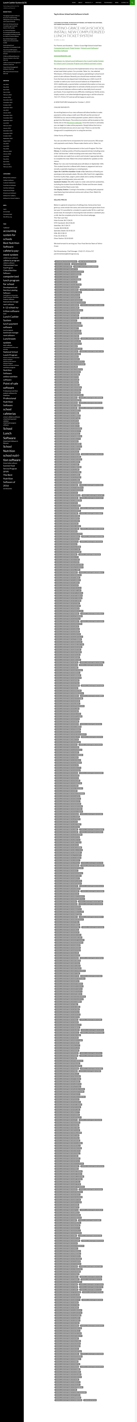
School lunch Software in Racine (90, 1120)
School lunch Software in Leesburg (91, 829)
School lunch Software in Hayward (67, 685)
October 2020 (7, 136)
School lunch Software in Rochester (68, 1150)
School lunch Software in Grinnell (92, 662)
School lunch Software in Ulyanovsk (68, 1297)
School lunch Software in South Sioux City (70, 1246)
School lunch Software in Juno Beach (68, 760)
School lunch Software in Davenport (68, 510)
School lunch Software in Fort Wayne (68, 600)
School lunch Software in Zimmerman (68, 1397)
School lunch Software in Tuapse (66, 1289)
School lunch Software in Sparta (66, 1248)
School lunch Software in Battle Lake (68, 330)
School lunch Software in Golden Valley (69, 636)
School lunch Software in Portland (67, 1109)
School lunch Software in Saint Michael (69, 1179)
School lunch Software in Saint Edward (69, 1171)
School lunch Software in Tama (91, 1276)
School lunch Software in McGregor (68, 888)
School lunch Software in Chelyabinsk (68, 444)
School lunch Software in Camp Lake (68, 418)
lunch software (7, 345)
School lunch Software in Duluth (67, 541)
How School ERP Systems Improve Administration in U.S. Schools (11, 51)
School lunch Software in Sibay (66, 1220)
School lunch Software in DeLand (67, 523)
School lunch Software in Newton (67, 976)
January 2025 (7, 113)
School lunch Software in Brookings (68, 392)
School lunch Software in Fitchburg (68, 577)
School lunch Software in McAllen (91, 886)
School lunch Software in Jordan (67, 757)
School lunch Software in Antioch (92, 289)
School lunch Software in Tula (90, 1289)
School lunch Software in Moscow (67, 932)
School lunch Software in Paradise (67, 1050)
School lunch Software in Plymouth (68, 1094)
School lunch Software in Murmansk (68, 947)
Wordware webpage (74, 123)
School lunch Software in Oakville (67, 1012)
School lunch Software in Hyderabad (68, 729)
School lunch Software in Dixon (66, 531)
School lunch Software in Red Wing (67, 1127)
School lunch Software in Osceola (67, 1032)
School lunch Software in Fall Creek (68, 570)
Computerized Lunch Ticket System (67, 48)
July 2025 (6, 110)
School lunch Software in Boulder (67, 379)
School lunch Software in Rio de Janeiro (69, 1143)
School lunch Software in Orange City (68, 1025)
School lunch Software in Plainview (68, 1081)
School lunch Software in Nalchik (67, 953)
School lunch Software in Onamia (67, 1022)
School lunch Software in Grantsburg (68, 652)
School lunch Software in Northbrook (68, 994)
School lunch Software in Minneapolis (68, 909)
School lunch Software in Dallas (92, 508)
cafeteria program (11, 260)
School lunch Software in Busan (66, 402)
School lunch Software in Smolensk (67, 1240)
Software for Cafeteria (93, 22)
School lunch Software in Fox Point (67, 603)
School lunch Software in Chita (92, 454)
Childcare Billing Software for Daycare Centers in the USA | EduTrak (11, 58)
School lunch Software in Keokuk (67, 778)
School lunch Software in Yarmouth (68, 1382)
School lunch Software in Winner (67, 1361)
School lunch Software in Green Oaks (68, 660)
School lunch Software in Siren (66, 1235)
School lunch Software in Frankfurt (68, 606)
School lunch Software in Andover (67, 287)
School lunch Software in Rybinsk (67, 1168)
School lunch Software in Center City (68, 431)
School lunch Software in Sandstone (68, 1199)
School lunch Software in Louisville (68, 860)
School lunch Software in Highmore (67, 701)
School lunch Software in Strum (66, 1266)
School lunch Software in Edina (66, 554)
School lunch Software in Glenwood (68, 634)
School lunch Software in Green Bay (67, 657)
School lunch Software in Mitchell (67, 922)
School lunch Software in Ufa (93, 1292)
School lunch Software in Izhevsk (91, 744)
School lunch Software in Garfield (67, 621)
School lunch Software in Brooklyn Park (69, 395)
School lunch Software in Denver (92, 528)
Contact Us (124, 2)
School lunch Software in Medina (92, 891)
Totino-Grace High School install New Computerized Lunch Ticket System (79, 32)
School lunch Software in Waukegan (68, 1343)
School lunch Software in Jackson (67, 747)
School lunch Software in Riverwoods (68, 1148)
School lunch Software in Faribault (91, 572)
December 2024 (7, 115)
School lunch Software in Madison (67, 865)
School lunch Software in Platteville (68, 1086)
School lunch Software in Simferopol (68, 1222)
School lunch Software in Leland (66, 832)
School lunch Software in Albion (66, 277)
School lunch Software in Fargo (66, 572)
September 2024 (8, 120)
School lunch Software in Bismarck (67, 359)
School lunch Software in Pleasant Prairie (70, 1091)
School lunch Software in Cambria (67, 413)
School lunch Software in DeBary (91, 513)
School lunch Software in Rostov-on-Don (69, 1163)
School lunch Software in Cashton (67, 423)
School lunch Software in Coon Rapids (68, 482)
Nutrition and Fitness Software (11, 365)
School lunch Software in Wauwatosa (68, 1351)
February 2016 (7, 167)
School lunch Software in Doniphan (67, 536)
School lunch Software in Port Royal (68, 1107)
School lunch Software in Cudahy (92, 498)
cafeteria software (8, 263)
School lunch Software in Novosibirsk (68, 1001)
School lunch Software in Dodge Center (69, 534)
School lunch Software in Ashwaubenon (69, 310)
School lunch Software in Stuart (91, 1266)
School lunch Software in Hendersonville (69, 693)
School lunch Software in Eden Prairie (68, 552)
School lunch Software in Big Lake (92, 351)
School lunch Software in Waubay (67, 1338)
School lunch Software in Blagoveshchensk (70, 364)
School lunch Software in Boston (67, 377)
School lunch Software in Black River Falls (70, 361)
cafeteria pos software (10, 258)
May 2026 (6, 87)
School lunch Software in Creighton (68, 495)
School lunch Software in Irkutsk (67, 739)
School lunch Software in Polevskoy (68, 1102)
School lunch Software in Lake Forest (68, 824)
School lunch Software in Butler (91, 402)
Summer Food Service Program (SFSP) (10, 469)
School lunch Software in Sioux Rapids (68, 1233)
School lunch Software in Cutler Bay (68, 505)
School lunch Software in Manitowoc (68, 875)
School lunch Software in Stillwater (68, 1261)
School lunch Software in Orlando (67, 1030)
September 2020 (8, 138)
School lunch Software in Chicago (67, 451)
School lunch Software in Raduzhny (68, 1122)
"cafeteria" (6, 228)
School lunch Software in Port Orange (68, 1104)
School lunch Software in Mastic (66, 886)
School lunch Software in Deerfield (67, 518)
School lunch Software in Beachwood (68, 333)
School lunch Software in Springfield (68, 1253)
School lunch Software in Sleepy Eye (67, 1238)
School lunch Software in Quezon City (68, 1117)
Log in (5, 209)
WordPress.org (7, 217)
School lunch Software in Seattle (67, 1210)
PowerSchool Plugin (8, 190)
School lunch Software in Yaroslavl (68, 1384)
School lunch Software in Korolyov (68, 801)
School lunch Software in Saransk (67, 1204)
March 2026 (6, 92)
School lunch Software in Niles (91, 976)
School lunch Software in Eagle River (68, 546)
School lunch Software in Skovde (90, 1235)
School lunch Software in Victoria (67, 1305)
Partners (98, 2)
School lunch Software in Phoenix (67, 1068)
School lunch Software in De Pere (66, 513)
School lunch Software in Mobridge (67, 924)
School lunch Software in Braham (67, 382)
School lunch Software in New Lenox (68, 965)
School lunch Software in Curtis (66, 503)
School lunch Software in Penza (91, 1055)
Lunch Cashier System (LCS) (15, 2)
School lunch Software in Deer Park (67, 516)
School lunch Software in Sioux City (67, 1228)
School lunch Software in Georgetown (69, 624)
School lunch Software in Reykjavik (67, 1130)
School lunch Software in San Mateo (68, 1194)
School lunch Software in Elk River (67, 562)
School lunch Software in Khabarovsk (68, 783)
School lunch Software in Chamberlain (68, 436)
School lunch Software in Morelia (67, 929)
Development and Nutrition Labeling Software (10, 290)
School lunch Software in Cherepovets (68, 446)
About (80, 2)
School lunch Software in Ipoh (92, 737)
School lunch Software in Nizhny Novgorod (70, 978)
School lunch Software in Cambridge (68, 415)
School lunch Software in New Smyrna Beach (70, 971)
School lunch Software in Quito (66, 1120)
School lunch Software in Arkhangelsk (69, 300)
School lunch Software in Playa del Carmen (70, 1089)
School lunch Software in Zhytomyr (68, 1395)
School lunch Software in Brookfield (68, 390)
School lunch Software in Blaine (66, 366)
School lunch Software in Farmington (68, 575)
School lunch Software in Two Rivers (68, 1292)
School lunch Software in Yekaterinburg (69, 1387)
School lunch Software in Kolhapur (68, 796)
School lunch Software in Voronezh (68, 1320)
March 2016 (6, 164)
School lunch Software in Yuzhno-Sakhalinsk (71, 1392)
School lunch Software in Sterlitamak (68, 1258)
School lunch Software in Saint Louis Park (69, 1176)
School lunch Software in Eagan (91, 541)
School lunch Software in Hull (91, 724)
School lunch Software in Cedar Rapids (68, 428)
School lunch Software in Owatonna (68, 1035)
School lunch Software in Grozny (91, 665)
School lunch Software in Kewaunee (68, 780)
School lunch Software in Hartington (68, 677)
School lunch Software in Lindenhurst (68, 852)
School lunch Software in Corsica (91, 485)
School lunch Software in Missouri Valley (69, 919)
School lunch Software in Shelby (91, 1210)
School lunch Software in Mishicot (91, 917)
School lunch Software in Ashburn (67, 307)
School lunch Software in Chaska (67, 441)
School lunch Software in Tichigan (91, 1284)
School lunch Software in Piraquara (68, 1076)
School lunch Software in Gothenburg (68, 639)
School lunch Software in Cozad (66, 492)
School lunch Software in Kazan (66, 773)
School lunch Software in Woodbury (68, 1372)
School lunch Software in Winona (67, 1366)
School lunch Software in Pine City (67, 1073)
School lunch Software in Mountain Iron (69, 942)
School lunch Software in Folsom (67, 585)
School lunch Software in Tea (91, 1279)
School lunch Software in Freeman (67, 613)
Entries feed (6, 211)
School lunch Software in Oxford (67, 1037)
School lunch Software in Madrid (92, 865)
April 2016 (6, 161)
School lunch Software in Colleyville (68, 477)
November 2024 (7, 118)
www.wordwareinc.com (62, 56)
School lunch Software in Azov (66, 320)
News (116, 2)
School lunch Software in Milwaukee (68, 906)
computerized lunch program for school (11, 280)
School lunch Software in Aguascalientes (69, 271)
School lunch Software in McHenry (67, 891)
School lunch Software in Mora (93, 927)
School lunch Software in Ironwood (68, 742)
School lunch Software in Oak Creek (68, 1007)
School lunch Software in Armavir (67, 305)
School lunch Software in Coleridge (67, 474)
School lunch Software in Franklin (67, 608)
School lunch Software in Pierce (91, 1068)
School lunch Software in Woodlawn (68, 1374)
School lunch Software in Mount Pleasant (70, 940)
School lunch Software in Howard (67, 721)
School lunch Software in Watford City (69, 1336)
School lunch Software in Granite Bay (68, 649)
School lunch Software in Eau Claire (68, 549)
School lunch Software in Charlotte (68, 438)
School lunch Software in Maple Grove (68, 881)
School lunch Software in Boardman (68, 372)
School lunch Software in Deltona (67, 528)
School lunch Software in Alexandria (68, 279)
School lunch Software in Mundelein (68, 945)
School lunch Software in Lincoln (67, 845)
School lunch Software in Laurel (66, 829)
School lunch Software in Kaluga (67, 765)
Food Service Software (9, 185)
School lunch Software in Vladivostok (69, 1312)
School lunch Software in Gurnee (67, 667)
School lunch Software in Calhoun (91, 408)
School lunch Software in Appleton (67, 294)
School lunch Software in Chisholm (67, 454)
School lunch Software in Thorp (66, 1284)
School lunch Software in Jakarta (67, 752)
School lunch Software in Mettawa (90, 901)
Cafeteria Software (61, 22)
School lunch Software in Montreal (68, 927)
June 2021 (6, 123)
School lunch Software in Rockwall (68, 1153)
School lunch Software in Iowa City (67, 737)
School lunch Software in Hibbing (92, 695)
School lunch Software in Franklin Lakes (69, 611)
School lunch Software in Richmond (67, 1140)
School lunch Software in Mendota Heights (70, 896)
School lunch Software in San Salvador (69, 1197)
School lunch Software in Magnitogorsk (69, 868)
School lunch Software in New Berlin (68, 960)
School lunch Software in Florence (67, 582)
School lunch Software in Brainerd (67, 384)
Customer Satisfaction (9, 183)
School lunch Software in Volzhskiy (68, 1318)
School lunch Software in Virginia (67, 1307)
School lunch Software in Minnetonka (68, 914)
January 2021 (7, 128)
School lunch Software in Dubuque (67, 539)
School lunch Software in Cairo (66, 408)
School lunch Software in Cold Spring (68, 472)
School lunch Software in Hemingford (68, 690)
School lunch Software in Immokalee (68, 731)
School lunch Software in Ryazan (92, 1166)
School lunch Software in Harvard (67, 680)
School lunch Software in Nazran (67, 958)
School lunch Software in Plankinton (68, 1084)
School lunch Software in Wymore (67, 1379)
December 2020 (7, 131)
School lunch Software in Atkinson (67, 312)
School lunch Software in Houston (67, 719)
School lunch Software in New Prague (68, 968)
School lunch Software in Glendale (67, 629)
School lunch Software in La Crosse (67, 816)
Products (88, 2)
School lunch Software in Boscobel (67, 374)
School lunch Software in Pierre (66, 1071)
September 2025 (8, 107)
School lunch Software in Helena (66, 688)
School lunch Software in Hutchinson (68, 726)
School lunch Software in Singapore (68, 1225)
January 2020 (7, 154)
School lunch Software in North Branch (69, 983)
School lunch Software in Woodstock (68, 1377)
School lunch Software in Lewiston (67, 837)
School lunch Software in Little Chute (68, 855)
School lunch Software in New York (67, 973)
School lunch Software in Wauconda (68, 1341)
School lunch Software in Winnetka (67, 1364)
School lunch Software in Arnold (92, 305)
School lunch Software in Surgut (67, 1276)
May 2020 (6, 149)
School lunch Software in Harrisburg (68, 675)
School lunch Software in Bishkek (67, 356)
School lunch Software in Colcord (67, 469)
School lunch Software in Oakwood (68, 1014)
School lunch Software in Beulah (67, 351)
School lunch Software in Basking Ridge (69, 325)
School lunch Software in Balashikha (68, 323)
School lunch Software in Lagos (66, 821)
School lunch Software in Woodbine (68, 1369)
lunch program (8, 330)
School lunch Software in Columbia (67, 480)
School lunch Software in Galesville (68, 618)
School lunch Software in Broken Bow (68, 387)
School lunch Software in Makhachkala (69, 873)
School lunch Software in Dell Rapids (68, 526)
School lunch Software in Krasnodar (68, 803)
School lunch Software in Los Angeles (68, 857)
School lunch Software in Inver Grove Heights (71, 734)
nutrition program (9, 367)
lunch (4, 314)
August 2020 (6, 141)
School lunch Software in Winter (92, 1366)
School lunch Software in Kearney (91, 773)
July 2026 (6, 84)
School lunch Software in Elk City (67, 557)
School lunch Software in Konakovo (68, 798)
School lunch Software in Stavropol (68, 1256)
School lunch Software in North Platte (69, 991)
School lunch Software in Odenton (67, 1017)
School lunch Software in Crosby (67, 498)
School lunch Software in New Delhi (67, 963)
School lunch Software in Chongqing (68, 456)
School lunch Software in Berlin (66, 346)
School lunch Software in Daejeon (67, 508)
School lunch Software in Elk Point (67, 559)
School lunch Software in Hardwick (68, 672)
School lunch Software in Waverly (67, 1354)
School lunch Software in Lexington (68, 839)
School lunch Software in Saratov (67, 1207)
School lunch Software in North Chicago (69, 986)
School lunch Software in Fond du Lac (68, 588)
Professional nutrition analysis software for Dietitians (10, 393)
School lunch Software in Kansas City (68, 767)
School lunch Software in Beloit (92, 338)
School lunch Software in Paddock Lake (69, 1040)
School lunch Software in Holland (67, 708)
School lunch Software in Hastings (67, 683)
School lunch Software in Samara (91, 1189)
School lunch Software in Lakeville (67, 827)
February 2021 (7, 125)
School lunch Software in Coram (66, 485)
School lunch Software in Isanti (66, 744)
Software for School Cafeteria (65, 24)
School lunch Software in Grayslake (68, 654)
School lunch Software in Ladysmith (68, 819)
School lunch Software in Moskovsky (68, 935)
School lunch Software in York (66, 1390)
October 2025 (7, 105)
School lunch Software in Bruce (66, 397)
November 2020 (7, 133)
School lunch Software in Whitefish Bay (69, 1356)
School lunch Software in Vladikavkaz (68, 1310)
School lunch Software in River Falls (68, 1145)
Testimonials (108, 2)
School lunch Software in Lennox (91, 832)
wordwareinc (7, 488)
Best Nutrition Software (88, 261)
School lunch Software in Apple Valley (68, 292)
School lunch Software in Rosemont (68, 1158)
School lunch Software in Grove (66, 665)
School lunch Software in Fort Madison (69, 595)
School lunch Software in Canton (67, 420)
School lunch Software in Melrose (67, 893)
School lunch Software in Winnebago (68, 1359)
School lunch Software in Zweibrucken (68, 1400)
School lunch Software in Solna (66, 1243)
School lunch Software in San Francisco (69, 1192)
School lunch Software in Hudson (67, 724)
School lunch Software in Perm (66, 1058)
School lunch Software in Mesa (66, 901)
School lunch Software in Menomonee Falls (70, 899)
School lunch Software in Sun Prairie (68, 1271)
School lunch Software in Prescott (67, 1112)
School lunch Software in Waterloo (68, 1330)
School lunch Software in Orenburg (67, 1027)
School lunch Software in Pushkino (67, 1114)
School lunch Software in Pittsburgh (68, 1078)
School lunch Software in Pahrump (67, 1042)
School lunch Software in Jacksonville (69, 749)
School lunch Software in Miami (66, 904)
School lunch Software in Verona (67, 1302)
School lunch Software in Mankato (67, 878)
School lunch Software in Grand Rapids (69, 647)
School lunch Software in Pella (91, 1053)
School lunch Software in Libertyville (68, 842)
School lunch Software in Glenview (67, 631)
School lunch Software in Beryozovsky (69, 348)
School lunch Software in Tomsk (66, 1287)
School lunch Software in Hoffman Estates (70, 706)
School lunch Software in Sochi (92, 1240)
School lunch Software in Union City (68, 1300)
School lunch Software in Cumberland (68, 500)
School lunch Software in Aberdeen (86, 266)
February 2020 (7, 151)
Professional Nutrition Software (9, 402)
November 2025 (7, 102)
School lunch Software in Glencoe (67, 626)
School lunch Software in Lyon (92, 863)
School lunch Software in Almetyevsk (68, 284)
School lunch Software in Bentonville (68, 343)
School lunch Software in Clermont (67, 462)
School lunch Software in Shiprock (67, 1212)
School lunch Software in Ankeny (67, 289)
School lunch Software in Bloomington (69, 369)
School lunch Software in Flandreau (68, 580)
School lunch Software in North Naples (69, 989)
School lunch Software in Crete (93, 495)
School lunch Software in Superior (67, 1274)
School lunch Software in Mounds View (69, 937)
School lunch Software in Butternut (68, 405)
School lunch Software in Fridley (92, 613)
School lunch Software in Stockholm (68, 1264)
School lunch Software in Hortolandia (69, 716)
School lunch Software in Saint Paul (68, 1181)
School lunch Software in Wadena (67, 1325)
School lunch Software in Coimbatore (68, 467)
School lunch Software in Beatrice (67, 336)
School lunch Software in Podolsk (67, 1099)
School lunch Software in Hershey (67, 695)
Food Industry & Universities (10, 295)
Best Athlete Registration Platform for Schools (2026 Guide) (10, 40)
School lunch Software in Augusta (67, 318)
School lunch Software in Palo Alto (67, 1045)
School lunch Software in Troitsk (91, 1287)
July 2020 (6, 143)
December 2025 (7, 100)
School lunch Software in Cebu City (67, 426)
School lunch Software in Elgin (90, 554)
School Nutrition (90, 1400)
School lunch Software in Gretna (67, 662)
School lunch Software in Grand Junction (69, 644)
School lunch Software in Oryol (92, 1030)
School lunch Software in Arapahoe (67, 297)
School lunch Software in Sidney (90, 1220)
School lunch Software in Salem (66, 1189)
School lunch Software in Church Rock (68, 459)
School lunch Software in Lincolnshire (68, 847)
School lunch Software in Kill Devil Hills (69, 788)
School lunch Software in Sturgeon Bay (69, 1269)
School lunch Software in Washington (68, 1328)
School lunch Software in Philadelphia (68, 1066)
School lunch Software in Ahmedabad (68, 274)
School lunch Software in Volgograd (68, 1315)
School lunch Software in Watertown (68, 1333)
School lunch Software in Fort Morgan (69, 598)
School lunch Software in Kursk (91, 814)
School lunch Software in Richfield (67, 1138)
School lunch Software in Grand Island (69, 642)
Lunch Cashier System (62, 264)
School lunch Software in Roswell (67, 1166)
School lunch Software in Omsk (91, 1019)
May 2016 (6, 159)
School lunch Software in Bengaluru (68, 341)
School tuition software (10, 463)
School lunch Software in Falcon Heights (69, 567)
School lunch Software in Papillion (67, 1048)
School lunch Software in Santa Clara (68, 1202)
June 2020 (6, 146)
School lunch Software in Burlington (68, 400)
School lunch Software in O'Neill (66, 1004)
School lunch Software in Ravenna (67, 1125)
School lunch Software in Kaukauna (68, 770)
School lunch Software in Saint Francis (68, 1174)
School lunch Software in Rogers (67, 1156)
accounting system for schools (66, 261)
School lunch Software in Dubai (92, 536)
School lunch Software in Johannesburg (69, 755)
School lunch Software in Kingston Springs (70, 793)
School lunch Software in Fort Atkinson (69, 593)
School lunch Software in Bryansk (91, 397)
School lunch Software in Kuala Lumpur (69, 811)
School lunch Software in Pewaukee (67, 1063)
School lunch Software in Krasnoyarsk (69, 809)
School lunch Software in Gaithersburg (69, 616)
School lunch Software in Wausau (67, 1348)
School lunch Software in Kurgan (67, 814)
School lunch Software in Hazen (92, 685)
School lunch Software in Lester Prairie (69, 834)
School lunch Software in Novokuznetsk (69, 999)
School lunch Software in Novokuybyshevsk (70, 996)
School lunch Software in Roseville (67, 1161)
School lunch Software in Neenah (92, 958)
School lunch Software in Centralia (67, 433)
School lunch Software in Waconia (67, 1323)
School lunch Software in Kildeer (67, 785)
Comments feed (7, 214)
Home (74, 2)
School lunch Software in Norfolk (67, 981)
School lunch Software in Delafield (67, 521)
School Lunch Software (89, 48)
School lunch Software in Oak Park (67, 1009)
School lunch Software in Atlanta (67, 315)
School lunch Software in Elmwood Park (69, 564)
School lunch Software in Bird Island (68, 354)
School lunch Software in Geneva (92, 621)
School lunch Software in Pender (66, 1055)
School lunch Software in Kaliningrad (68, 762)
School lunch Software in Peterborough (69, 1060)
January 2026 (7, 97)
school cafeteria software (11, 417)
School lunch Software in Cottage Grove (69, 487)
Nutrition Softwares (76, 22)
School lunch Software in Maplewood (68, 883)
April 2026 (6, 89)
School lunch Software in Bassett (67, 328)
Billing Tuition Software (9, 177)
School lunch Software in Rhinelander (68, 1132)
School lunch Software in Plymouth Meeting (70, 1096)
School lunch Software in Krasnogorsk (69, 806)
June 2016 (6, 156)
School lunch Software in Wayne (92, 1354)
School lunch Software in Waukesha (68, 1346)
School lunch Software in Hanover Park (69, 670)
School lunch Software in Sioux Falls (68, 1230)
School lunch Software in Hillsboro (68, 703)
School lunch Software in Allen (66, 282)
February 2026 (7, 95)
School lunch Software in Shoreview (68, 1215)
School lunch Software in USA (92, 1300)
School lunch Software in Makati (67, 870)
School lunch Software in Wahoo (92, 1325)
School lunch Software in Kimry (66, 791)
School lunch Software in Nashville (67, 955)
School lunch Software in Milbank (91, 904)
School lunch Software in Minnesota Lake (69, 911)
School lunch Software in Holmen (67, 711)
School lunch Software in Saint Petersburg (70, 1186)
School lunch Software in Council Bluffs (69, 490)
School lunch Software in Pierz (90, 1071)
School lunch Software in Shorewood (68, 1217)
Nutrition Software (61, 51)
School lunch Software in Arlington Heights (70, 302)
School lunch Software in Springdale (68, 1251)
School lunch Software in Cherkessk (68, 449)
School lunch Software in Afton (66, 269)
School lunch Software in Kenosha (67, 775)
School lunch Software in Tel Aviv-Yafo (68, 1282)
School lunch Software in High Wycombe (69, 698)
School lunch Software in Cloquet (67, 464)
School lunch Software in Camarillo (68, 410)
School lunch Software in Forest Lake (68, 590)
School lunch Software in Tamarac (67, 1279)
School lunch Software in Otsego (92, 1032)
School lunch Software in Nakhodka (68, 950)
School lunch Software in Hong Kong (68, 713)
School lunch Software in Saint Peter (68, 1184)
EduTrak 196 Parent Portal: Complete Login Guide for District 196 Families (10, 26)
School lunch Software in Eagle (66, 544)
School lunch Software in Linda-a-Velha (69, 850)
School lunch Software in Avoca (92, 318)
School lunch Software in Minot (66, 917)
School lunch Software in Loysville (67, 863)
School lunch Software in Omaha (67, 1019)
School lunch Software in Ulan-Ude (67, 1294)
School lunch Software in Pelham (67, 1053)
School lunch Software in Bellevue (67, 338)
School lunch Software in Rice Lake (67, 1135)
